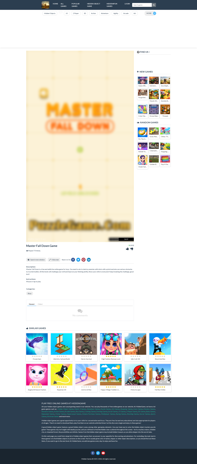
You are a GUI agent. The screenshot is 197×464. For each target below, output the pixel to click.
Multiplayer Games (108, 414)
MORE (149, 13)
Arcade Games (70, 411)
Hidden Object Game (93, 5)
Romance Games (47, 411)
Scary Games (138, 409)
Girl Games (116, 409)
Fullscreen (55, 260)
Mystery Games (149, 409)
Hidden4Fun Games (112, 5)
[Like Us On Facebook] (93, 453)
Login (127, 4)
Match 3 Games (80, 409)
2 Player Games (131, 411)
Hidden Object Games (65, 409)
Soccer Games (145, 414)
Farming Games (102, 411)
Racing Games (121, 414)
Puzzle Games (106, 409)
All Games (63, 5)
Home (55, 4)
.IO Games (122, 411)
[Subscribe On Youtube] (103, 453)
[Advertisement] (98, 31)
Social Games (113, 411)
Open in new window (37, 260)
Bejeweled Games (48, 414)
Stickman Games (53, 416)
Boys (29, 293)
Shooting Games (133, 414)
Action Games (59, 411)
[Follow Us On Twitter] (98, 453)
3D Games (141, 411)
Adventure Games (93, 409)
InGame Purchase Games (91, 414)
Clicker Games (60, 414)
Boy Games (80, 411)
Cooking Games (90, 411)
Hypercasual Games (74, 414)
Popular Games (75, 5)
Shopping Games (127, 409)
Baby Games (150, 411)
